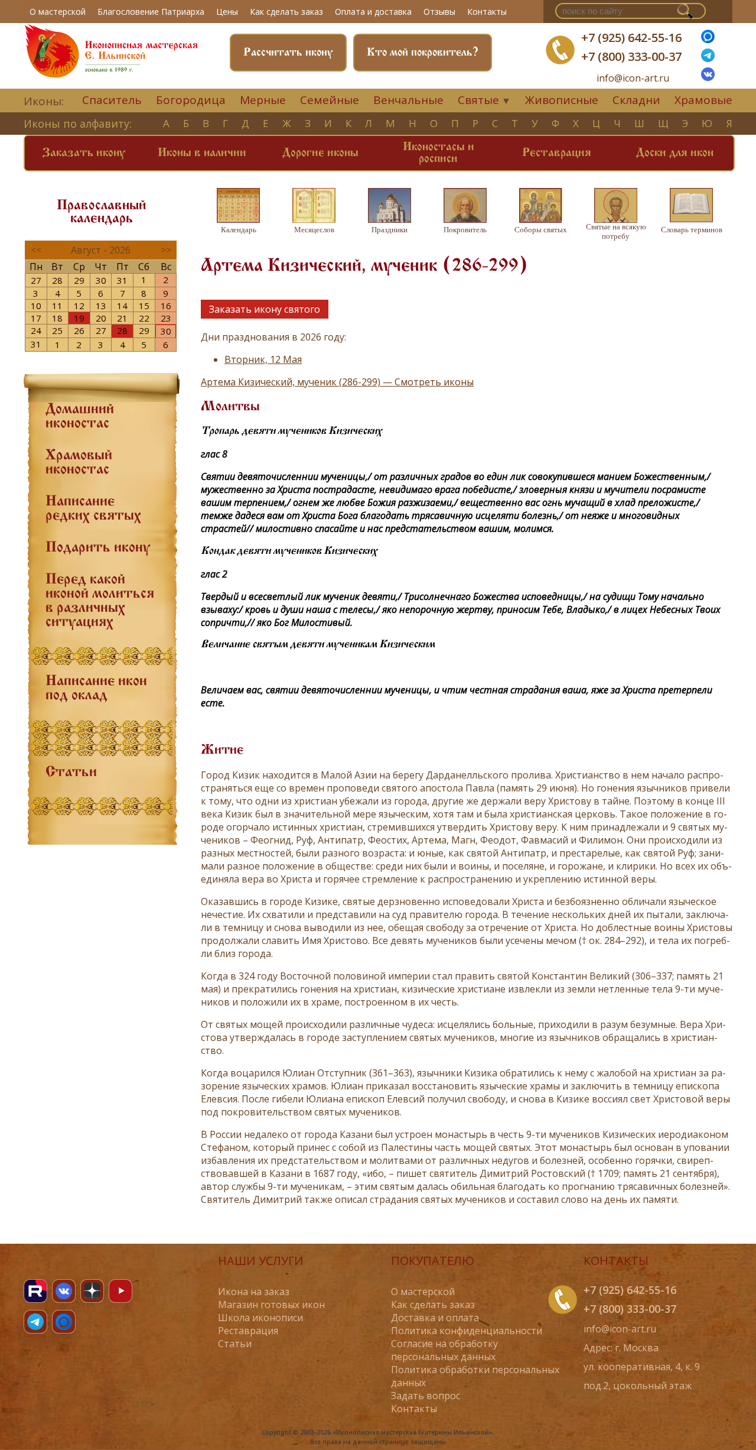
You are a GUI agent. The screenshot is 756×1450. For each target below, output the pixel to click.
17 (36, 318)
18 (57, 318)
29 (79, 280)
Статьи (71, 772)
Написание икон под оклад (96, 688)
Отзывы (439, 11)
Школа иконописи (260, 1317)
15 (144, 306)
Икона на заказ (253, 1291)
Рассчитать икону (288, 52)
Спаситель (112, 100)
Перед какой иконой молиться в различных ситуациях (99, 601)
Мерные (263, 100)
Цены (227, 11)
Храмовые (703, 100)
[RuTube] (35, 1291)
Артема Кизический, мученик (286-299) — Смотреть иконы (337, 381)
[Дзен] (92, 1291)
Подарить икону (97, 548)
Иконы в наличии (202, 153)
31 (122, 280)
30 (101, 280)
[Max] (708, 39)
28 (57, 280)
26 (79, 330)
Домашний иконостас (79, 417)
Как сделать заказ (286, 11)
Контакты (487, 11)
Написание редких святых (93, 509)
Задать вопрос (425, 1395)
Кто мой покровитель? (422, 52)
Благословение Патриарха (150, 11)
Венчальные (408, 100)
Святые (478, 100)
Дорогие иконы (320, 153)
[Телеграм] (708, 58)
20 (101, 318)
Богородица (191, 100)
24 (36, 330)
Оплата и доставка (373, 11)
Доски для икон (674, 153)
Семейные (329, 100)
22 (144, 318)
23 (166, 318)
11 (57, 306)
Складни (636, 100)
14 (122, 306)
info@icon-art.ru (633, 78)
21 (122, 318)
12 (79, 306)
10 (36, 306)
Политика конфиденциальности (466, 1330)
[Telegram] (35, 1322)
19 (79, 318)
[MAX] (64, 1322)
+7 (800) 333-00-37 (631, 56)
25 (57, 330)
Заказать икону (84, 153)
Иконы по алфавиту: (78, 123)
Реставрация (556, 153)
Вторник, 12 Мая (263, 359)
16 (166, 306)
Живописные (561, 100)
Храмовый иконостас (78, 463)
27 (36, 280)
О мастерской (58, 11)
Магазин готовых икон (271, 1304)
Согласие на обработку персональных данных (444, 1350)
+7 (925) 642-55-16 (631, 38)
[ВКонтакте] (708, 77)
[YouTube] (120, 1291)
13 (101, 306)
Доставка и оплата (435, 1317)
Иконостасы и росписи (438, 153)
